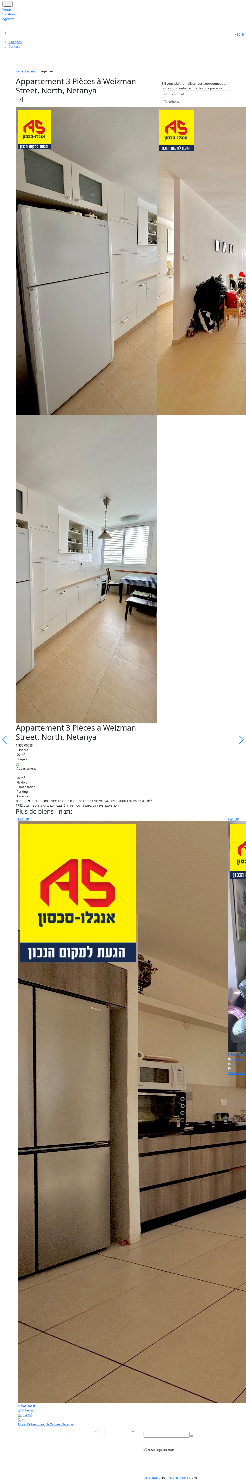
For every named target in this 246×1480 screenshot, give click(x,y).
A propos (15, 42)
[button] (15, 23)
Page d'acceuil (26, 71)
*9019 (239, 34)
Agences (8, 19)
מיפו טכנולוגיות (178, 1478)
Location (8, 14)
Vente (6, 10)
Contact (14, 46)
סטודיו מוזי (150, 1478)
